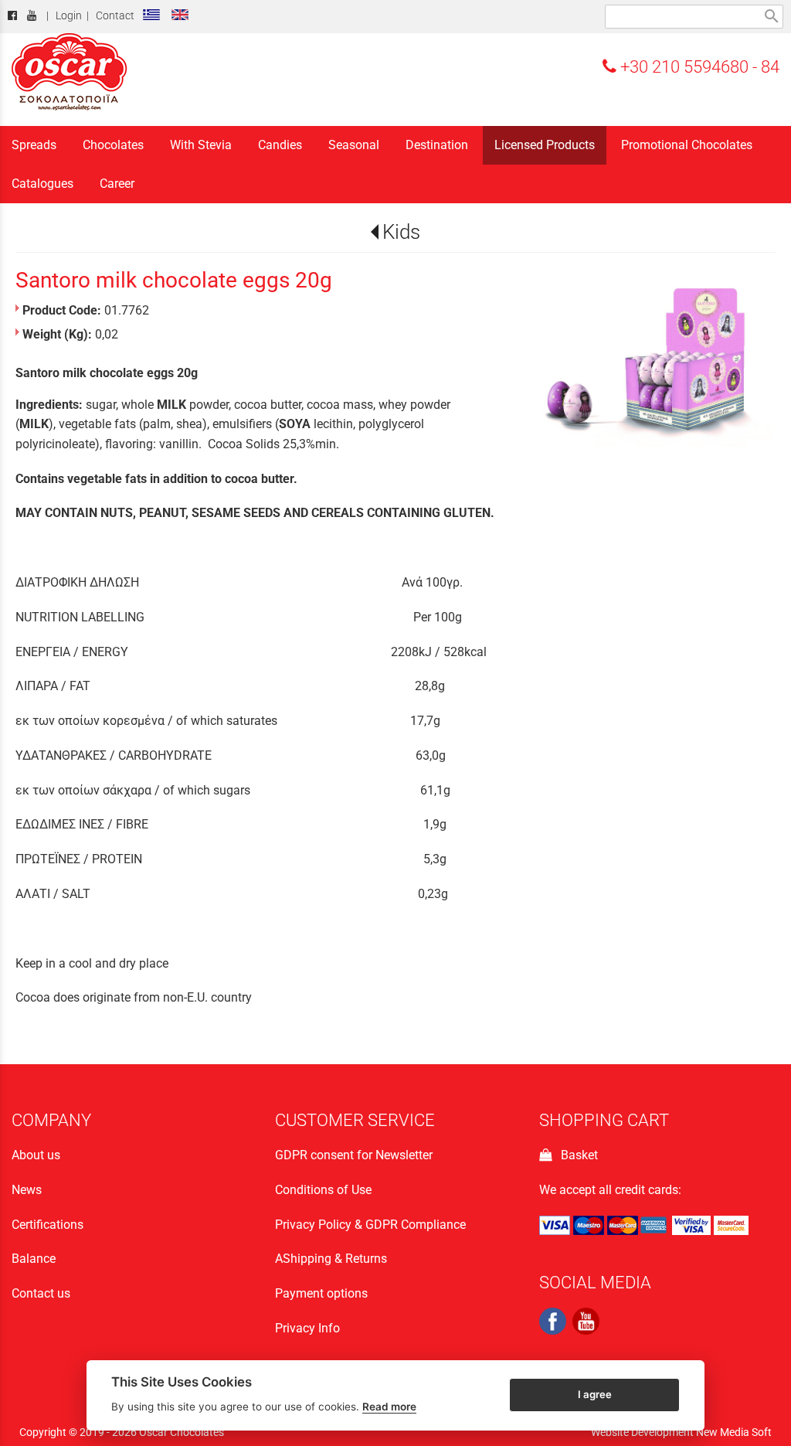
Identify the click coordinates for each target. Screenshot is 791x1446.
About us (36, 1155)
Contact (115, 15)
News (27, 1189)
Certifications (47, 1224)
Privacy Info (307, 1328)
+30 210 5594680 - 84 (697, 66)
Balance (34, 1258)
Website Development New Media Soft (681, 1432)
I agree (595, 1394)
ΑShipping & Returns (331, 1258)
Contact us (41, 1293)
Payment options (321, 1293)
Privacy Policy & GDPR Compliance (370, 1224)
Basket (576, 1155)
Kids (401, 231)
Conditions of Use (323, 1189)
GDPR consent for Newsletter (354, 1155)
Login (69, 15)
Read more (389, 1406)
